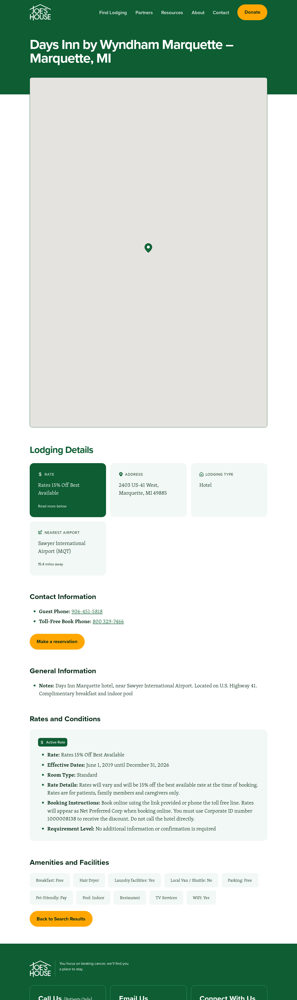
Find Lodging (113, 12)
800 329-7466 (108, 621)
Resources (172, 12)
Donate (252, 12)
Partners (144, 12)
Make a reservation (57, 641)
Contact (221, 12)
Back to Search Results (61, 918)
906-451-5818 (87, 611)
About (198, 12)
